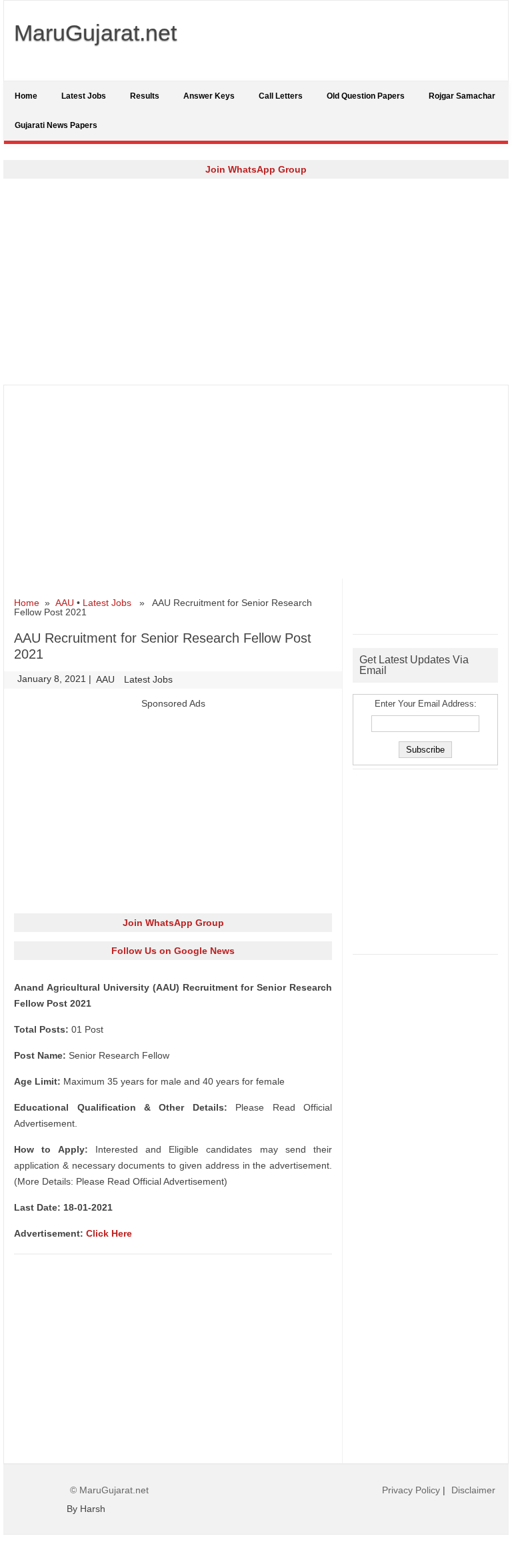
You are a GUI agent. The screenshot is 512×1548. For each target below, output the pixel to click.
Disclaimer (473, 1490)
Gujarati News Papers (56, 125)
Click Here (109, 1233)
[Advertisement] (256, 281)
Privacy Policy (411, 1490)
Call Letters (281, 96)
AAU (64, 602)
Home (26, 96)
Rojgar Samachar (462, 96)
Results (144, 96)
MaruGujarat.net (95, 32)
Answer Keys (209, 96)
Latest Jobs (83, 96)
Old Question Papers (366, 96)
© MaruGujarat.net (109, 1490)
